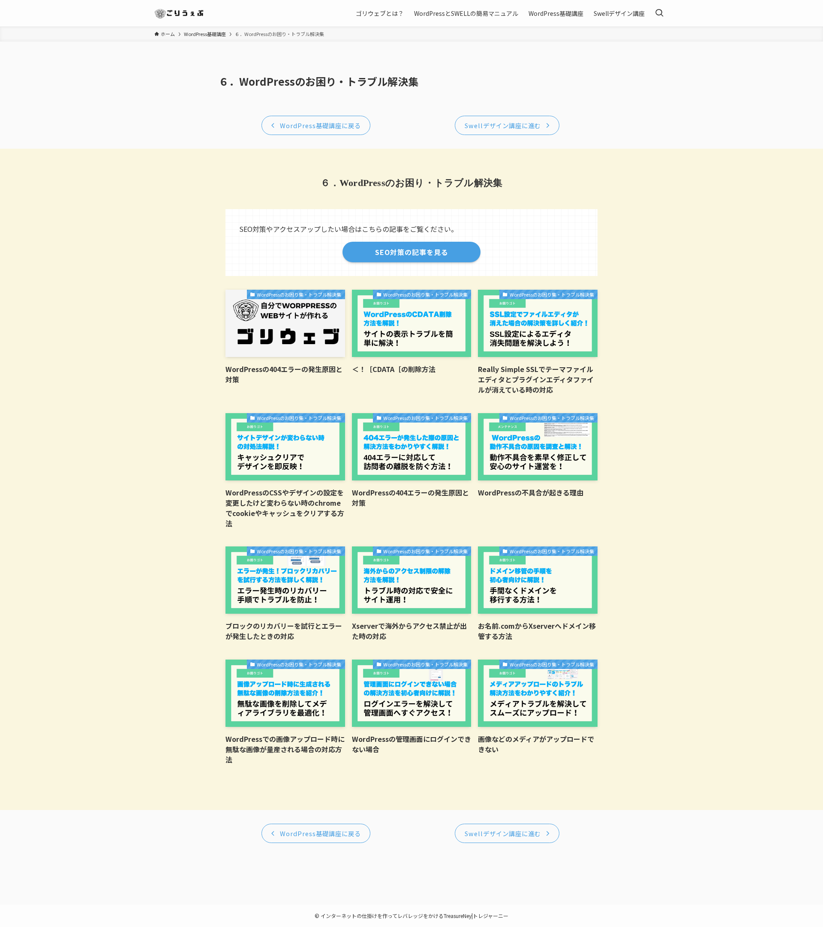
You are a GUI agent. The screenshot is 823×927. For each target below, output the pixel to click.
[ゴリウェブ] (180, 13)
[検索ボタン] (659, 13)
